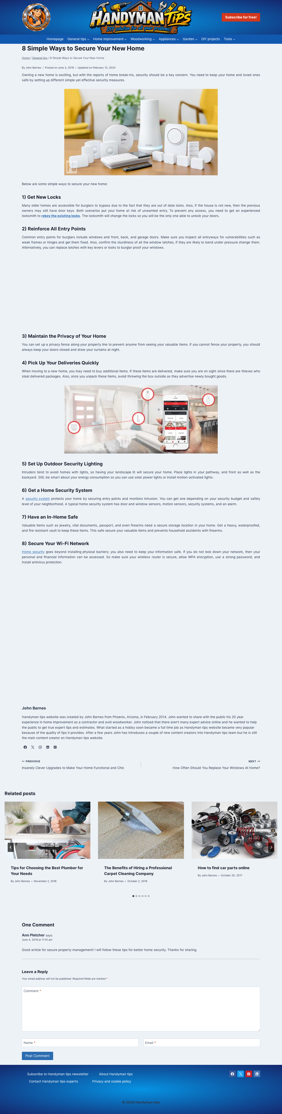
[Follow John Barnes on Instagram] (40, 747)
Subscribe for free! (241, 17)
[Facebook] (232, 1074)
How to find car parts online (224, 868)
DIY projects (210, 39)
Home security (33, 552)
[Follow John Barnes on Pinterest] (55, 747)
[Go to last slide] (11, 847)
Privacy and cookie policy (111, 1081)
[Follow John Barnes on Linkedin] (47, 747)
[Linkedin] (257, 1074)
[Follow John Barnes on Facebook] (25, 747)
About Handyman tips (116, 1074)
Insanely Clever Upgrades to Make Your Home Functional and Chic (73, 765)
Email (150, 1043)
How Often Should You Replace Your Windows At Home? (216, 765)
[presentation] (47, 830)
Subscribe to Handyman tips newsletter (57, 1074)
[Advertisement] (137, 294)
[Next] (271, 847)
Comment (32, 991)
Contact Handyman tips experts (53, 1081)
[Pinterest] (249, 1074)
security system (38, 499)
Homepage (55, 39)
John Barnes (22, 881)
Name (29, 1043)
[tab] (133, 896)
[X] (240, 1074)
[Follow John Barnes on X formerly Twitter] (32, 747)
